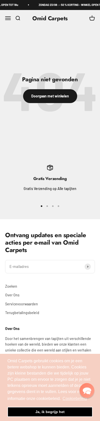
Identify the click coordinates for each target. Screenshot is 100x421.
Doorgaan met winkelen (50, 96)
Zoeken (11, 286)
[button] (86, 390)
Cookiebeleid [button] (75, 398)
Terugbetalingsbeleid (22, 312)
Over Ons (12, 295)
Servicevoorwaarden (21, 304)
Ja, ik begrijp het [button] (50, 412)
